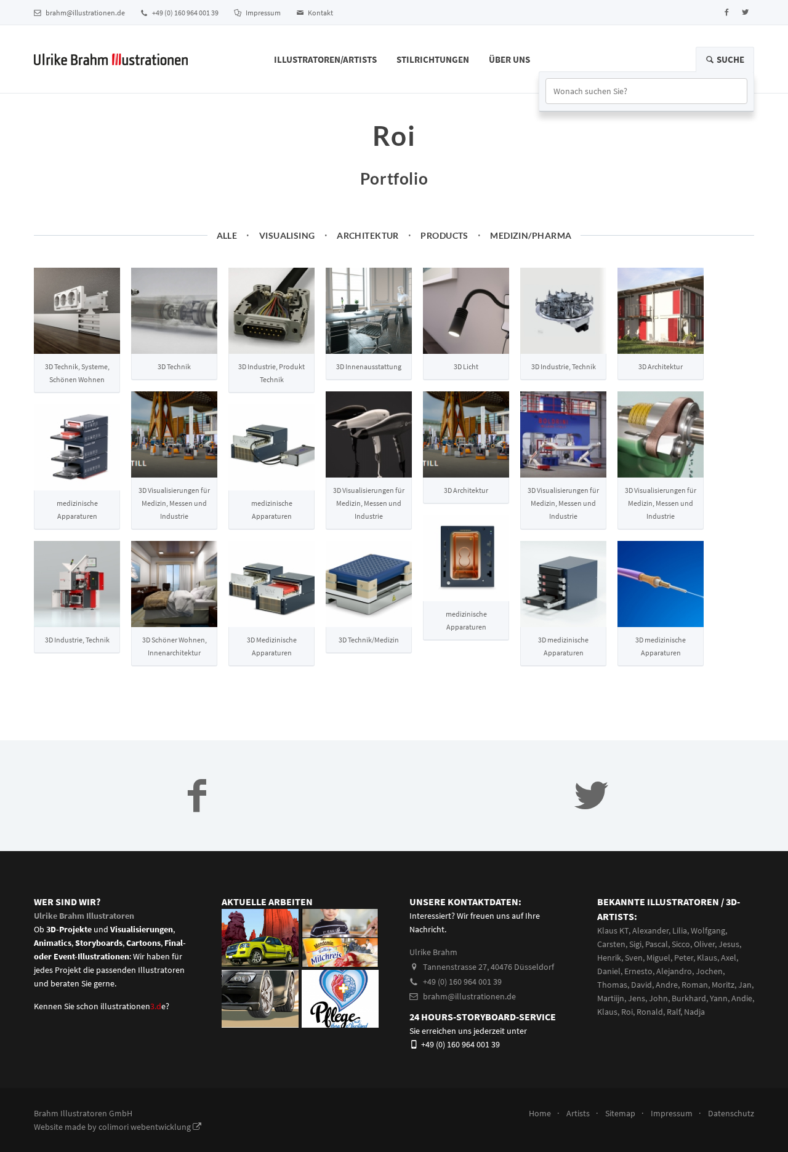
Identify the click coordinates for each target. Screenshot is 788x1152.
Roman (694, 984)
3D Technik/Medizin (369, 639)
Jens (636, 998)
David (641, 984)
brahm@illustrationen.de (84, 12)
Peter (683, 957)
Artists (578, 1113)
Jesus (728, 944)
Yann (719, 998)
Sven (634, 957)
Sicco (681, 944)
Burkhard (689, 998)
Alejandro (674, 971)
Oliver (704, 944)
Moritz (723, 984)
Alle (227, 235)
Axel (728, 957)
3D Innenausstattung (368, 366)
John (658, 998)
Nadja (694, 1011)
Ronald (650, 1011)
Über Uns (509, 59)
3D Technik (174, 366)
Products (444, 235)
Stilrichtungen (432, 59)
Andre (667, 984)
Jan (745, 984)
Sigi (635, 944)
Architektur (368, 235)
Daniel (609, 971)
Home (540, 1113)
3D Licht (466, 366)
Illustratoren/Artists (325, 59)
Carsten (611, 944)
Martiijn (610, 998)
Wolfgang (708, 930)
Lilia (679, 930)
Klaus (707, 957)
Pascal (656, 944)
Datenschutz (731, 1113)
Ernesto (638, 971)
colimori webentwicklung (145, 1126)
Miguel (658, 957)
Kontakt (320, 12)
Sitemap (620, 1113)
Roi (627, 1011)
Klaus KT (613, 930)
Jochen (709, 971)
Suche (729, 59)
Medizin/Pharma (530, 235)
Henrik (609, 957)
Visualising (287, 235)
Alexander (650, 930)
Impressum (262, 12)
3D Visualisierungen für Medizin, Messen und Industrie (174, 503)
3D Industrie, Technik (563, 366)
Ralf (673, 1011)
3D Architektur (660, 366)
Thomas (612, 984)
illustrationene (133, 1006)
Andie (741, 998)
